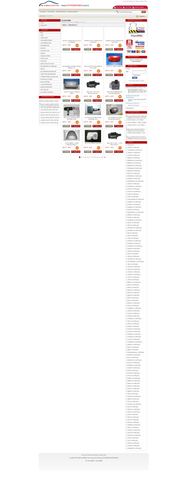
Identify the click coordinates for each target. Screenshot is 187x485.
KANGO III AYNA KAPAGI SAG (50, 112)
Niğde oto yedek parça (133, 399)
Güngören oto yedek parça (134, 202)
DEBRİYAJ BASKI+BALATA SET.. (137, 138)
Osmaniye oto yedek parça (134, 404)
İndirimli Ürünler (61, 11)
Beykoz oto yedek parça (133, 173)
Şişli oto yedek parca (132, 235)
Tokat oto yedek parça (133, 427)
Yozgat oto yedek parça (133, 445)
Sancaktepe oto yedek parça (134, 220)
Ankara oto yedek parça (133, 251)
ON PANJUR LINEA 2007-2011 (49, 110)
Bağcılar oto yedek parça (133, 157)
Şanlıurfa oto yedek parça (133, 435)
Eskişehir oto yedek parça (134, 334)
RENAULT (44, 25)
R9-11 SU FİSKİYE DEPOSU (93, 143)
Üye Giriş (119, 7)
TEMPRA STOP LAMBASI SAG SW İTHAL (93, 41)
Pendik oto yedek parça (133, 217)
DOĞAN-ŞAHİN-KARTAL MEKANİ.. (136, 116)
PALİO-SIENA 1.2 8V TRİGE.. (135, 120)
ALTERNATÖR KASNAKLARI (49, 76)
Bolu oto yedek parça (132, 300)
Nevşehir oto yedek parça (133, 396)
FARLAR (43, 48)
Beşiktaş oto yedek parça (133, 170)
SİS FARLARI (44, 89)
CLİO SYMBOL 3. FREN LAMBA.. (137, 122)
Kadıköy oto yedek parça (133, 204)
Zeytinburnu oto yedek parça (134, 246)
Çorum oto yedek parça (133, 313)
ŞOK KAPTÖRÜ (45, 82)
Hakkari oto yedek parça (133, 344)
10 (97, 157)
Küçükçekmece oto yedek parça (135, 212)
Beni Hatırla (137, 75)
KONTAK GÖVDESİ (46, 79)
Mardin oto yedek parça (133, 386)
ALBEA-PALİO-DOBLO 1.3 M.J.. (136, 133)
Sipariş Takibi (143, 1)
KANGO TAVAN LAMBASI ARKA (72, 92)
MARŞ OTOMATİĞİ (46, 87)
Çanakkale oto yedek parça (134, 308)
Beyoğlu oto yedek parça (133, 178)
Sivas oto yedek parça (133, 419)
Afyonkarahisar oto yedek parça (135, 261)
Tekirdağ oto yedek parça (133, 425)
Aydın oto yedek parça (133, 279)
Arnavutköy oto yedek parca (134, 150)
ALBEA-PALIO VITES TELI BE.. (50, 120)
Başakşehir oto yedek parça (134, 165)
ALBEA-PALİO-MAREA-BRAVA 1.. (136, 129)
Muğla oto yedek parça (133, 391)
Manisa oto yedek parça (133, 383)
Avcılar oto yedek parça (133, 155)
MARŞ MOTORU (45, 56)
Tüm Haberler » (130, 108)
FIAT (42, 23)
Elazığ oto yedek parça (133, 326)
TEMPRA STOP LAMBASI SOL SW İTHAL (115, 41)
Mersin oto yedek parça (133, 388)
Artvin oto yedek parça (133, 277)
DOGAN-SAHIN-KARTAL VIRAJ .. (49, 101)
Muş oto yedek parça (132, 393)
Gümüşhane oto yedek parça (134, 342)
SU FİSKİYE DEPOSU (47, 92)
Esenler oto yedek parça (133, 189)
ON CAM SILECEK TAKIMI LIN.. (50, 107)
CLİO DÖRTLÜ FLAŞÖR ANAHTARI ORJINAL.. (115, 118)
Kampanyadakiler (73, 11)
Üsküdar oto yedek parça (133, 243)
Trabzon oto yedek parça (133, 430)
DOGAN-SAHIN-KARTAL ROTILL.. (49, 104)
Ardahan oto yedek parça (133, 274)
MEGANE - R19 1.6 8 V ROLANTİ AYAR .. (93, 92)
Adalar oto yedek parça (133, 147)
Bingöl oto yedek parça (133, 295)
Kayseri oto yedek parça (133, 362)
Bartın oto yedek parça (133, 285)
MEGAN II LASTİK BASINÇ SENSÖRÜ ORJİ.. (72, 118)
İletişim (137, 1)
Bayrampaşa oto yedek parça (134, 168)
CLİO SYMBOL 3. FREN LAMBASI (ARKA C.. (72, 144)
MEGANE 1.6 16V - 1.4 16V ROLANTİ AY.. (114, 144)
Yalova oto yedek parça (133, 443)
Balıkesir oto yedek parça (133, 282)
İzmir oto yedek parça (133, 253)
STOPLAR (43, 61)
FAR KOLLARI (45, 51)
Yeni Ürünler (51, 11)
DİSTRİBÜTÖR (45, 45)
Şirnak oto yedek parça (133, 422)
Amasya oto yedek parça (133, 269)
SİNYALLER (44, 58)
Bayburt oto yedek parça (133, 290)
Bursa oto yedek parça (133, 305)
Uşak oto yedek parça (133, 438)
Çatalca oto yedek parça (133, 183)
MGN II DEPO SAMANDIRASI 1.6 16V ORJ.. (93, 67)
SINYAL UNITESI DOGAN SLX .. (50, 106)
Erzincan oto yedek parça (133, 329)
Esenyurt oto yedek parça (133, 191)
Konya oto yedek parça (133, 375)
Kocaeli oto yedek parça (133, 373)
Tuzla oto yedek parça (133, 238)
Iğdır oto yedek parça (132, 349)
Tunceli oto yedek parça (133, 432)
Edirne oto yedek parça (133, 323)
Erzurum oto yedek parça (133, 331)
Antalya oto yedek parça (133, 272)
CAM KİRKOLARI (46, 43)
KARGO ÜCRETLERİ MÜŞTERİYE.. (132, 96)
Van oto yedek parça (132, 440)
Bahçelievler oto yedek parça (134, 160)
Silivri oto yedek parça (133, 225)
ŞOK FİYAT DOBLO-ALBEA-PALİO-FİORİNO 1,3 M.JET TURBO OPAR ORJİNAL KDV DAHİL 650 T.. (137, 91)
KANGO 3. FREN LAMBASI (115, 66)
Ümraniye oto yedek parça (134, 240)
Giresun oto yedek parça (133, 339)
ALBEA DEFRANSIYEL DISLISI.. (50, 117)
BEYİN (43, 69)
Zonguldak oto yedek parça (134, 448)
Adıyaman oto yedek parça (134, 259)
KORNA (43, 53)
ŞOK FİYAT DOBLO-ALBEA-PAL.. (136, 87)
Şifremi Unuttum (139, 7)
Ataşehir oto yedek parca (133, 152)
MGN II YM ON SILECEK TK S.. (50, 115)
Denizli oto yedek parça (133, 316)
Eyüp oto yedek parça (133, 194)
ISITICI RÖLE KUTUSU (47, 64)
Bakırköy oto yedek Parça (134, 163)
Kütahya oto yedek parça (133, 378)
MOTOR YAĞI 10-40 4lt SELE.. (136, 131)
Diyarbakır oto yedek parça (134, 318)
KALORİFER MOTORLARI (48, 71)
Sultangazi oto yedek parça (134, 230)
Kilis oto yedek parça (132, 370)
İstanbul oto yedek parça (133, 248)
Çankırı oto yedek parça (133, 310)
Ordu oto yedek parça (133, 401)
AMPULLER (44, 38)
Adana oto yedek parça (133, 256)
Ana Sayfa (125, 1)
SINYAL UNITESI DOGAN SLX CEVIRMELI (72, 41)
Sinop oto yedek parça (133, 417)
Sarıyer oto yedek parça (133, 222)
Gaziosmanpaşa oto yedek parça (135, 199)
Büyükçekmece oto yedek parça (135, 181)
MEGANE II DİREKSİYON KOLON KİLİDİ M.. (114, 92)
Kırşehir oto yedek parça (133, 368)
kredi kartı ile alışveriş (132, 103)
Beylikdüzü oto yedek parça (134, 176)
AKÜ (42, 35)
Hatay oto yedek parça (133, 347)
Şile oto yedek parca (132, 233)
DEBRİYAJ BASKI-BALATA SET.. (137, 118)
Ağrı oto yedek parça (132, 264)
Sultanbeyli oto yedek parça (134, 228)
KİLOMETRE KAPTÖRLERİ (48, 66)
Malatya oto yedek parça (133, 380)
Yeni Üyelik (128, 7)
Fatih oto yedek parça (132, 196)
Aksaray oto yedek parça (133, 266)
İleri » (105, 157)
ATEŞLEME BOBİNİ (46, 40)
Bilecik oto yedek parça (133, 292)
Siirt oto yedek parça (132, 414)
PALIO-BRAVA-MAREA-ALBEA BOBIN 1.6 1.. (72, 67)
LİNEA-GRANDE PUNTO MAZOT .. (136, 137)
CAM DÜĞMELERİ (46, 84)
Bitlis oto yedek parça (133, 298)
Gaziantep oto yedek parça (134, 336)
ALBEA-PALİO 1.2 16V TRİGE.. (136, 125)
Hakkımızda (132, 1)
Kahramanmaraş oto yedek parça (135, 352)
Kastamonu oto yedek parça (134, 360)
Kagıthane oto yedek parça (134, 207)
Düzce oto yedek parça (133, 321)
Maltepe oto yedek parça (133, 215)
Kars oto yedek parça (132, 357)
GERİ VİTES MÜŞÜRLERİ (48, 74)
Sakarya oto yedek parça (133, 409)
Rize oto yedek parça (132, 406)
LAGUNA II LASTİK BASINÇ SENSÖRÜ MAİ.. (93, 118)
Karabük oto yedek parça (133, 355)
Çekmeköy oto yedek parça (134, 186)
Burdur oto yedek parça (133, 303)
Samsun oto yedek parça (133, 412)
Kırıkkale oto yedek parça (134, 365)
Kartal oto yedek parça (133, 209)
